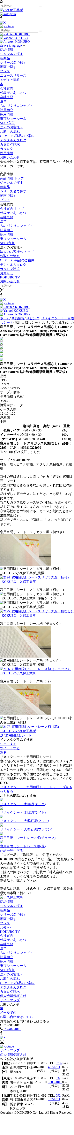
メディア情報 (10, 80)
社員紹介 (6, 110)
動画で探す (8, 67)
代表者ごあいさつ (13, 92)
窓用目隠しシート (18, 735)
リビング (32, 318)
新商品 (5, 58)
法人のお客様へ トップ (17, 251)
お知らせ (6, 273)
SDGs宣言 (7, 123)
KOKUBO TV (10, 277)
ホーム (5, 318)
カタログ (6, 149)
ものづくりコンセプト (16, 105)
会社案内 (6, 88)
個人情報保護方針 (13, 996)
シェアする (8, 744)
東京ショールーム (13, 118)
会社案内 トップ (12, 208)
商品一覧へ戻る (11, 850)
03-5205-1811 (55, 1080)
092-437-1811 (55, 1097)
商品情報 (6, 49)
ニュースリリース (13, 75)
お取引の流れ (10, 131)
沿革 (3, 101)
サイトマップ (10, 1000)
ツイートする (10, 748)
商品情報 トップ (12, 178)
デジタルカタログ (13, 140)
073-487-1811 (12, 1029)
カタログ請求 (10, 144)
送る (3, 752)
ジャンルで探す (11, 54)
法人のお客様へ (11, 127)
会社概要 (6, 97)
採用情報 (6, 114)
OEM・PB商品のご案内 (17, 136)
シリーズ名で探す (13, 62)
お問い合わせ (10, 157)
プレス (5, 71)
